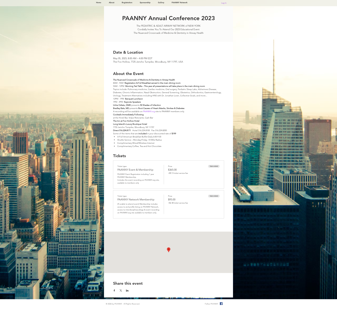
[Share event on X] (121, 290)
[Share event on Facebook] (114, 290)
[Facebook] (221, 303)
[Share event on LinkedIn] (127, 290)
